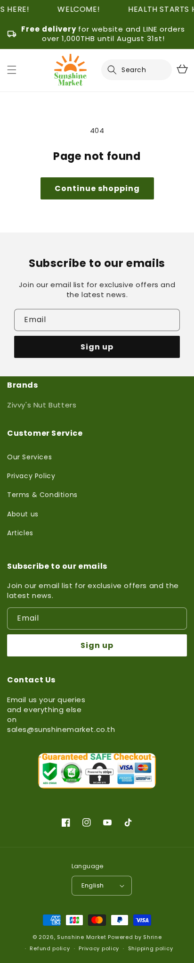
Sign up (97, 346)
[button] (117, 69)
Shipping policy (150, 948)
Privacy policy (99, 948)
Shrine (152, 937)
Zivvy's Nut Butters (41, 405)
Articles (20, 533)
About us (23, 514)
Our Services (29, 457)
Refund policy (50, 948)
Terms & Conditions (42, 494)
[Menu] (11, 69)
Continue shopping (97, 188)
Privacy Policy (31, 476)
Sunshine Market (81, 937)
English (92, 885)
